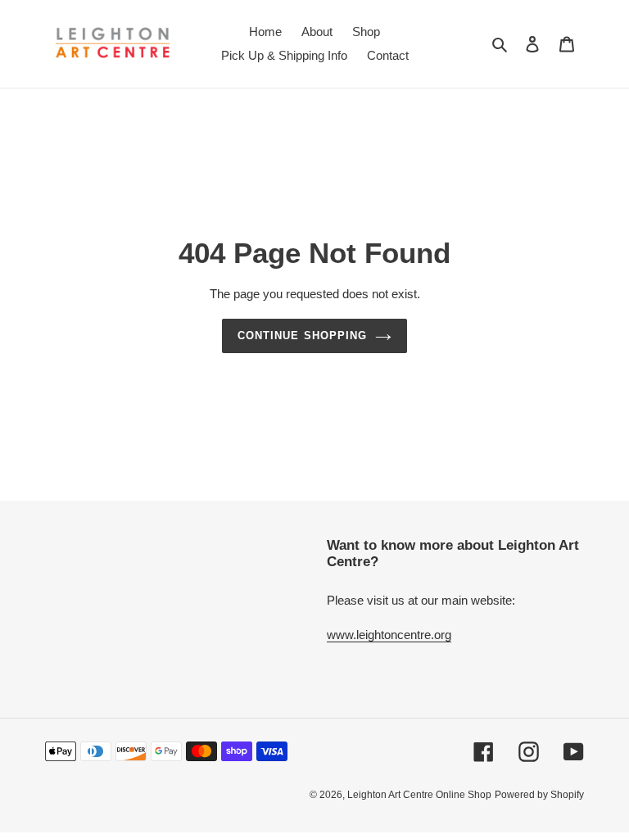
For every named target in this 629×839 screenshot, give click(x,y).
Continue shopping (302, 335)
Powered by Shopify (539, 794)
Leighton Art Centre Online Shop (419, 794)
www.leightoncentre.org (389, 635)
